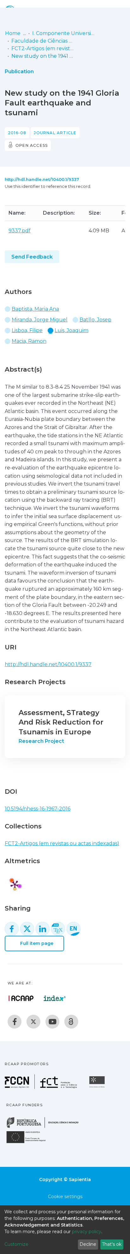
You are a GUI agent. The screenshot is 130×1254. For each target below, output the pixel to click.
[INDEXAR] (54, 998)
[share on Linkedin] (43, 929)
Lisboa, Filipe (27, 330)
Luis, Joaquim (71, 330)
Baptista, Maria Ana (35, 309)
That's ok (111, 1244)
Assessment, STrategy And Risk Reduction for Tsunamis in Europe (61, 722)
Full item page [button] (36, 943)
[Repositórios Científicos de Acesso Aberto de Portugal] (21, 998)
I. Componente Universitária (63, 33)
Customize (16, 1244)
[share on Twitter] (27, 929)
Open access (31, 145)
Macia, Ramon (29, 341)
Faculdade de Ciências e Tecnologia (42, 41)
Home (13, 33)
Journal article (55, 132)
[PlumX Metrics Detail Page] (15, 885)
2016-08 (17, 132)
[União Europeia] (29, 1143)
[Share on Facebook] (12, 929)
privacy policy (86, 1231)
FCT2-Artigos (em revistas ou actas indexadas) (42, 48)
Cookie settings (65, 1196)
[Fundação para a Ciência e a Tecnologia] (42, 1087)
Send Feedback (32, 257)
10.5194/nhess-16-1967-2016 (37, 809)
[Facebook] (14, 1022)
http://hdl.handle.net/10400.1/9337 (42, 179)
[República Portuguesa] (45, 1127)
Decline (88, 1244)
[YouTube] (52, 1022)
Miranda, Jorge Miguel (40, 320)
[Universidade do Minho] (97, 1087)
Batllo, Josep (95, 320)
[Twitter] (33, 1022)
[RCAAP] (71, 1022)
